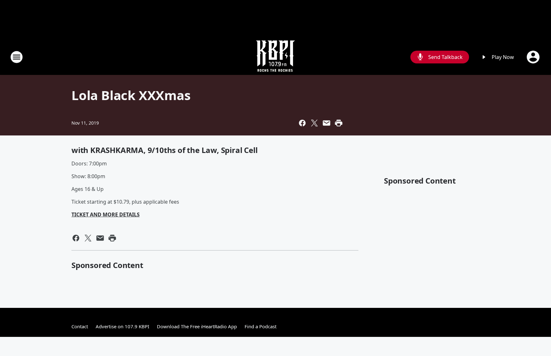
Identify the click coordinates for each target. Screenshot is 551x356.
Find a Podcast (260, 326)
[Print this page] (338, 123)
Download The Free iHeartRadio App (197, 326)
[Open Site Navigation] (16, 57)
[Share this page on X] (314, 123)
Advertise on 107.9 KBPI (122, 326)
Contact (79, 326)
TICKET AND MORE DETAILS (105, 214)
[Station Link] (275, 57)
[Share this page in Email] (326, 123)
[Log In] (534, 57)
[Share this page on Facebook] (302, 123)
